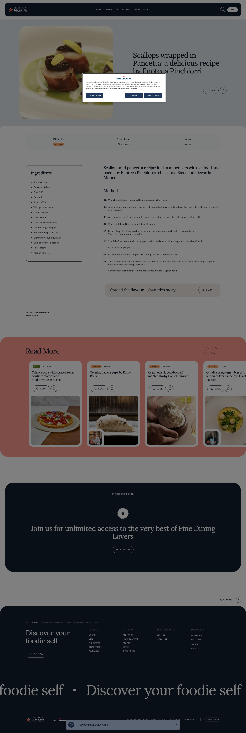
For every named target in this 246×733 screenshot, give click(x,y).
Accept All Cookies (153, 95)
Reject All (134, 95)
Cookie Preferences (94, 95)
